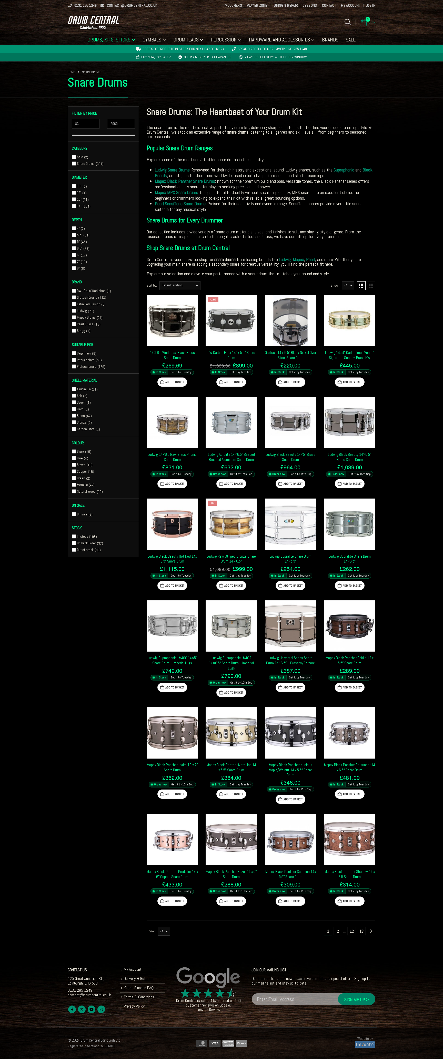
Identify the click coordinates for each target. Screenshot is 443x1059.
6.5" (79, 248)
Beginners (84, 353)
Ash (79, 396)
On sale (82, 514)
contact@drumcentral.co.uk (132, 5)
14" (79, 206)
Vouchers (233, 5)
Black (80, 451)
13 (361, 931)
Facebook (72, 1009)
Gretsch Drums (87, 297)
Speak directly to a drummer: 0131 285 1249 (272, 49)
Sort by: (152, 285)
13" (79, 199)
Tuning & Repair (285, 5)
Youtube (91, 1009)
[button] (348, 22)
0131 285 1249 (85, 5)
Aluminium (84, 389)
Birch (80, 409)
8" (78, 268)
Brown (81, 465)
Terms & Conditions (139, 997)
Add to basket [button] (174, 382)
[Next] (371, 931)
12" (79, 193)
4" (78, 228)
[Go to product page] (172, 321)
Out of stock (85, 550)
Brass (81, 416)
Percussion (224, 39)
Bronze (81, 422)
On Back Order (86, 543)
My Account (351, 5)
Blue (80, 458)
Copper (82, 471)
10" (79, 186)
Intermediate (86, 360)
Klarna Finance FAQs (139, 987)
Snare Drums (86, 163)
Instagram (101, 1009)
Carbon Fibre (86, 429)
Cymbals (152, 39)
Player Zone (257, 5)
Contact (329, 5)
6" (78, 255)
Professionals (86, 366)
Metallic (82, 485)
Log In (370, 5)
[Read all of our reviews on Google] (208, 978)
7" (78, 262)
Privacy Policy (134, 1006)
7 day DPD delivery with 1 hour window (276, 57)
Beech (81, 402)
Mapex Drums (86, 317)
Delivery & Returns (138, 978)
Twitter (82, 1009)
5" (78, 242)
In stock (82, 536)
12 (352, 931)
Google (225, 1005)
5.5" (79, 235)
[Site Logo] (93, 22)
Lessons (310, 5)
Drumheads (186, 39)
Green (81, 478)
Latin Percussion (88, 304)
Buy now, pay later (156, 57)
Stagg (81, 331)
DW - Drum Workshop (91, 291)
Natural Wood (86, 491)
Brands (330, 39)
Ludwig (82, 311)
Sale (351, 39)
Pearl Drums (85, 324)
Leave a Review (208, 1009)
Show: (335, 285)
